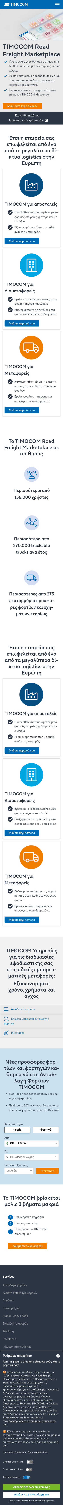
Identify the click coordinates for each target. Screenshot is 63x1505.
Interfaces (9, 1339)
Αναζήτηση (47, 1171)
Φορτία (17, 1129)
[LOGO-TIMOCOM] (16, 4)
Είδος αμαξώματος (16, 1165)
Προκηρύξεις (11, 1308)
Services (8, 1277)
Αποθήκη (8, 1300)
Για (6, 1151)
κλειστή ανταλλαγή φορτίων (20, 1292)
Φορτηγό (45, 1129)
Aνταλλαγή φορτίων (15, 1285)
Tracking (8, 1331)
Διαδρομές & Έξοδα (15, 1316)
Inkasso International (17, 1346)
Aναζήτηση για (13, 1124)
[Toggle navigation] (57, 4)
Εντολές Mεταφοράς (15, 1323)
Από (6, 1138)
